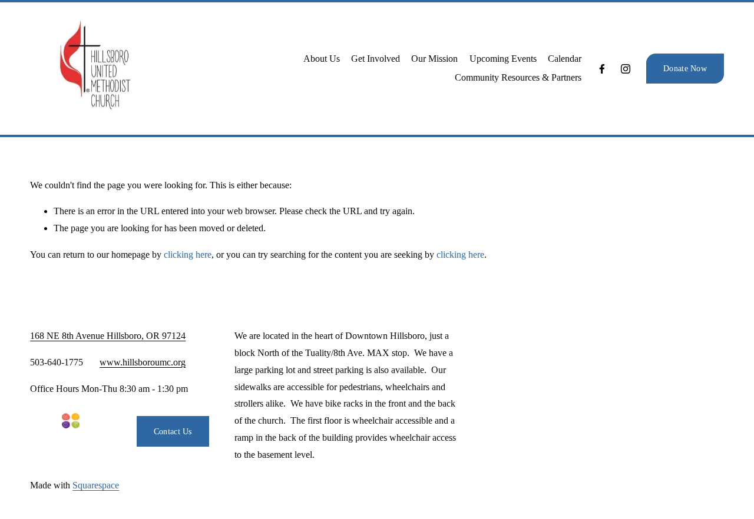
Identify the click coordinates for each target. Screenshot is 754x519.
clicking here (187, 254)
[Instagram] (625, 69)
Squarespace (95, 485)
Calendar (564, 59)
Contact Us (173, 431)
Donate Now (685, 68)
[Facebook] (602, 69)
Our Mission (434, 59)
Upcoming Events (503, 59)
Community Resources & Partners (518, 77)
